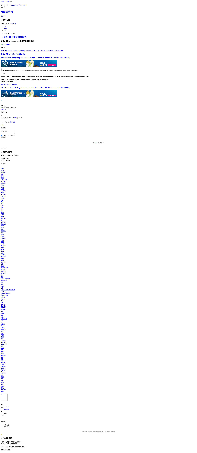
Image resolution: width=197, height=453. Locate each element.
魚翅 (2, 220)
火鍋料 (2, 214)
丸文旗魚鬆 (4, 344)
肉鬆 (2, 202)
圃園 (2, 384)
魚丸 (2, 211)
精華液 (2, 377)
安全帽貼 (3, 183)
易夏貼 (2, 185)
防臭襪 (2, 178)
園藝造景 (3, 271)
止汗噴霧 (3, 190)
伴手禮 (2, 205)
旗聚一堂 (3, 196)
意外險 (2, 266)
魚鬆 (2, 200)
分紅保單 (3, 269)
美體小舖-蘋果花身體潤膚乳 (15, 37)
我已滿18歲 (3, 450)
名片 (5, 30)
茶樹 (2, 378)
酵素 (2, 264)
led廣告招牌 (4, 319)
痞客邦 (12, 118)
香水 (2, 380)
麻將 (2, 346)
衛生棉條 (3, 366)
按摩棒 (2, 357)
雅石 (2, 275)
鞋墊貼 (2, 192)
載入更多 (3, 127)
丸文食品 (3, 194)
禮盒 (2, 203)
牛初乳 (2, 260)
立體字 (2, 313)
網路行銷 (3, 370)
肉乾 (2, 209)
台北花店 (3, 309)
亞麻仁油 (3, 256)
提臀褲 (2, 391)
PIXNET (87, 431)
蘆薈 (2, 375)
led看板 (3, 327)
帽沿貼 (2, 170)
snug (2, 229)
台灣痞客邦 (7, 12)
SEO (2, 300)
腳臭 (2, 174)
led (1, 322)
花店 (2, 302)
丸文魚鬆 (3, 342)
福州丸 (2, 216)
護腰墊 (2, 286)
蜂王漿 (2, 258)
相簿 (5, 26)
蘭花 (2, 277)
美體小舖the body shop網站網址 (13, 54)
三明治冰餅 (4, 179)
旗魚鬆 (2, 198)
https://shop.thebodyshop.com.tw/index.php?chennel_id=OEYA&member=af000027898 (35, 58)
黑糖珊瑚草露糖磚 (5, 293)
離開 (9, 450)
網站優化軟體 (4, 295)
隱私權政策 (107, 431)
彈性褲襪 (3, 340)
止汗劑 (2, 189)
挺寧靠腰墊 (4, 280)
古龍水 (2, 382)
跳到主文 (3, 16)
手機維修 (3, 362)
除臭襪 (2, 176)
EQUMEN (3, 389)
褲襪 (2, 338)
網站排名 (3, 299)
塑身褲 (2, 388)
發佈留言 (3, 137)
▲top (2, 125)
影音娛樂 (12, 122)
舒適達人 (3, 368)
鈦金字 (2, 326)
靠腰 (2, 282)
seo (1, 371)
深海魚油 (3, 262)
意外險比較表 (4, 267)
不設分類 (13, 23)
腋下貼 (2, 187)
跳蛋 (2, 359)
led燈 (2, 320)
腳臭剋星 (3, 172)
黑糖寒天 (3, 291)
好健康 (2, 253)
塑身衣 (2, 386)
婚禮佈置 (3, 306)
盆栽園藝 (3, 273)
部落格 (5, 28)
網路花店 (3, 304)
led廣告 (3, 324)
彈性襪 (2, 337)
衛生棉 (2, 364)
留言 (15, 118)
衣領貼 (2, 168)
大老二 (2, 348)
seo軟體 (3, 297)
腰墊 (2, 284)
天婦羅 (2, 213)
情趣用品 (3, 355)
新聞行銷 (3, 373)
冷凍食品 (3, 218)
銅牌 (2, 315)
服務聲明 (113, 431)
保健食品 (3, 255)
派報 (2, 311)
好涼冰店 (3, 181)
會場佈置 (3, 308)
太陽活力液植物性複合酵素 (8, 290)
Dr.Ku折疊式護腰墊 (6, 278)
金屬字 (2, 317)
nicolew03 (3, 109)
